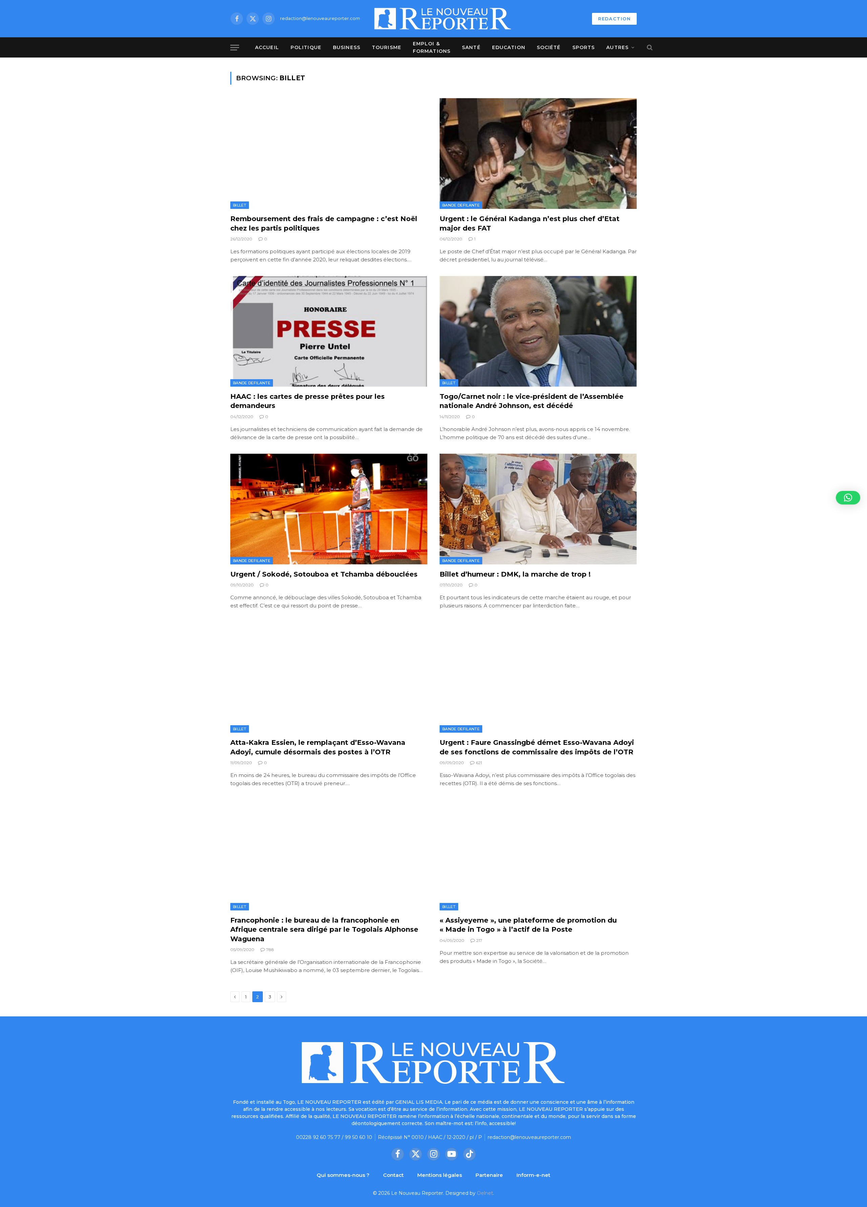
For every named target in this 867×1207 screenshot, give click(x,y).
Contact (393, 1175)
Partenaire (489, 1175)
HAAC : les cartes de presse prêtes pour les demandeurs (307, 401)
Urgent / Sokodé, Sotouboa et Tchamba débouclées (324, 574)
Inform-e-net (533, 1175)
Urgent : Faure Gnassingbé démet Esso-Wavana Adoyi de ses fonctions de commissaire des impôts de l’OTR (537, 747)
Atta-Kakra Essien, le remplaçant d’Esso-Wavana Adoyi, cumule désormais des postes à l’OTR (317, 747)
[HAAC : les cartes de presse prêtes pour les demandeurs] (328, 331)
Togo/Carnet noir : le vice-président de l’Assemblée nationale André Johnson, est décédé (531, 401)
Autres (617, 47)
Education (508, 47)
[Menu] (234, 47)
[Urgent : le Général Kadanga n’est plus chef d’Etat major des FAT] (538, 153)
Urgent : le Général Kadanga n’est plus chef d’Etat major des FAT (529, 223)
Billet (239, 205)
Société (549, 47)
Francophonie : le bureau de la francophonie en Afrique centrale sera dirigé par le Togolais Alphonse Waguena (324, 929)
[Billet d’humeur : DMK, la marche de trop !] (538, 509)
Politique (306, 47)
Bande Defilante (461, 205)
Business (346, 47)
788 (270, 949)
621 (479, 762)
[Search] (649, 47)
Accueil (267, 47)
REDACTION (614, 18)
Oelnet (485, 1193)
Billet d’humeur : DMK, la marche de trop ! (515, 574)
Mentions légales (439, 1175)
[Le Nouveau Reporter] (443, 18)
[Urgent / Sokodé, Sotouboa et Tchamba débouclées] (328, 509)
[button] (848, 497)
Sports (583, 47)
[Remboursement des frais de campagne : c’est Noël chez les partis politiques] (328, 153)
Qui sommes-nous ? (343, 1175)
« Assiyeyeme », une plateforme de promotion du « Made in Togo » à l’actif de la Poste (528, 924)
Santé (471, 47)
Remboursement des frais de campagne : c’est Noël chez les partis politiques (323, 223)
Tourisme (386, 47)
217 (479, 940)
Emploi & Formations (431, 47)
